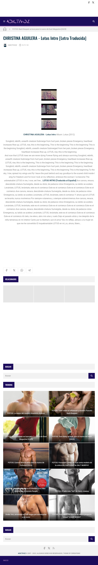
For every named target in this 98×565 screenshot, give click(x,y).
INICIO (5, 560)
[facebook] (89, 2)
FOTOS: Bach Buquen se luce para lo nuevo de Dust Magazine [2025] (39, 29)
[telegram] (29, 270)
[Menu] (4, 21)
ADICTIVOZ (12, 45)
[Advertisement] (49, 10)
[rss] (53, 548)
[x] (93, 2)
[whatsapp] (22, 270)
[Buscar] (94, 21)
